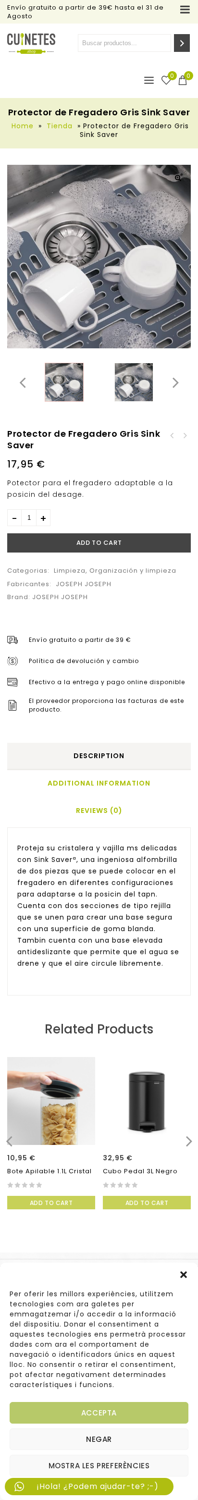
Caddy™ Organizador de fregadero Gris (172, 435)
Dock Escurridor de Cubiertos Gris (184, 435)
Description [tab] (99, 756)
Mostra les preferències (99, 1466)
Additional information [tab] (99, 783)
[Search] (182, 43)
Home (23, 126)
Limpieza (70, 570)
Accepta (99, 1413)
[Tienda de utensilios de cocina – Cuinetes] (31, 43)
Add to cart (99, 542)
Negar (99, 1439)
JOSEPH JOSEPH (83, 584)
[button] (183, 1274)
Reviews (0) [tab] (99, 810)
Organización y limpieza (132, 570)
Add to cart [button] (51, 1203)
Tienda (60, 126)
